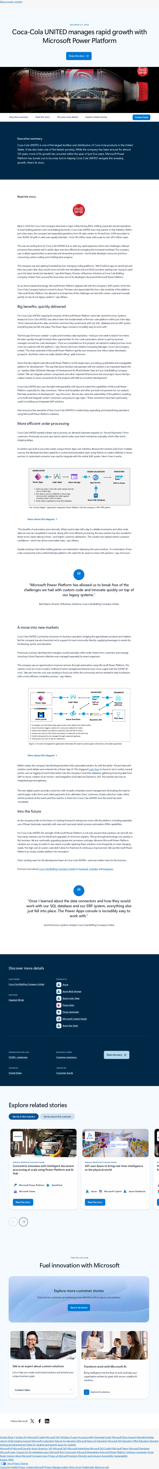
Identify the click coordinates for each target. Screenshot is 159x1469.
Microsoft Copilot (36, 1437)
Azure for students (67, 1444)
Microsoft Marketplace (88, 1452)
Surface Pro (21, 1437)
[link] (18, 118)
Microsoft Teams (120, 1448)
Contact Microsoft (35, 1467)
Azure (34, 1448)
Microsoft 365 (53, 1437)
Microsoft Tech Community (62, 1452)
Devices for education (65, 1441)
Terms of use (75, 1467)
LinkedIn (93, 869)
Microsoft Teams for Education (92, 1441)
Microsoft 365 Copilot (100, 1448)
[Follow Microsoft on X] (32, 1421)
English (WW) (7, 1459)
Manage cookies (60, 1467)
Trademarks (88, 1467)
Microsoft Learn (8, 1452)
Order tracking (15, 1441)
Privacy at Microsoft (58, 1455)
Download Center (102, 1437)
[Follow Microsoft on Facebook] (39, 1421)
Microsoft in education (43, 1441)
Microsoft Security (22, 1448)
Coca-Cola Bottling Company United (57, 869)
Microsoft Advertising (78, 1448)
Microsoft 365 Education (120, 1441)
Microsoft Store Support (124, 1437)
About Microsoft (23, 1455)
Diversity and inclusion (89, 1455)
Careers (11, 1455)
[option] (24, 1116)
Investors (73, 1455)
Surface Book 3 (7, 1437)
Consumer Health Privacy (12, 1467)
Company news (40, 1455)
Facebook (83, 869)
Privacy (48, 1467)
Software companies (136, 1452)
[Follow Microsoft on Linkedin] (47, 1421)
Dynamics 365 (45, 1448)
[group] (43, 1168)
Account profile (85, 1437)
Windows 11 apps (69, 1437)
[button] (78, 56)
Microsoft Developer (139, 1448)
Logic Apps (94, 769)
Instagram (108, 869)
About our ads (102, 1467)
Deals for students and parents (42, 1444)
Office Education (141, 1441)
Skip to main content (11, 1)
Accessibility (108, 1455)
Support (27, 1441)
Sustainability (120, 1455)
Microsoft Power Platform (113, 1452)
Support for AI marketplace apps (32, 1452)
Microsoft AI (6, 1448)
